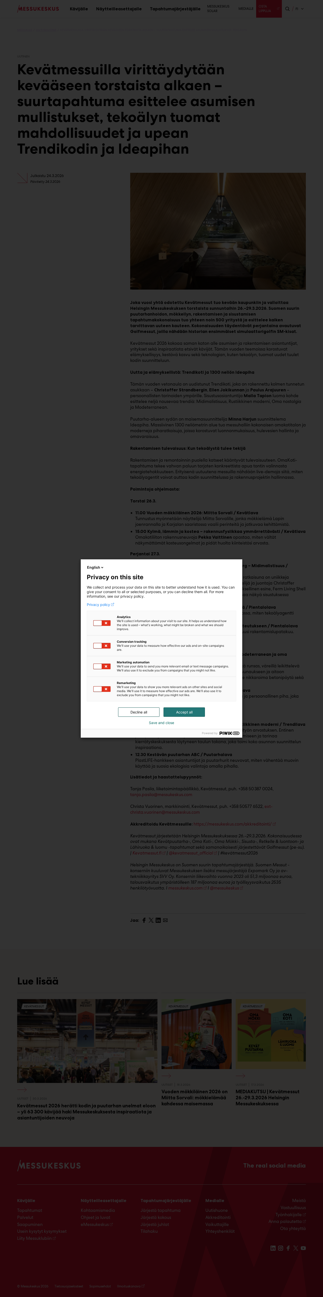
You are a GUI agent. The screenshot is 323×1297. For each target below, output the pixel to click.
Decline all (138, 712)
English (93, 567)
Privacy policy (98, 605)
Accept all (184, 712)
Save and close (161, 723)
